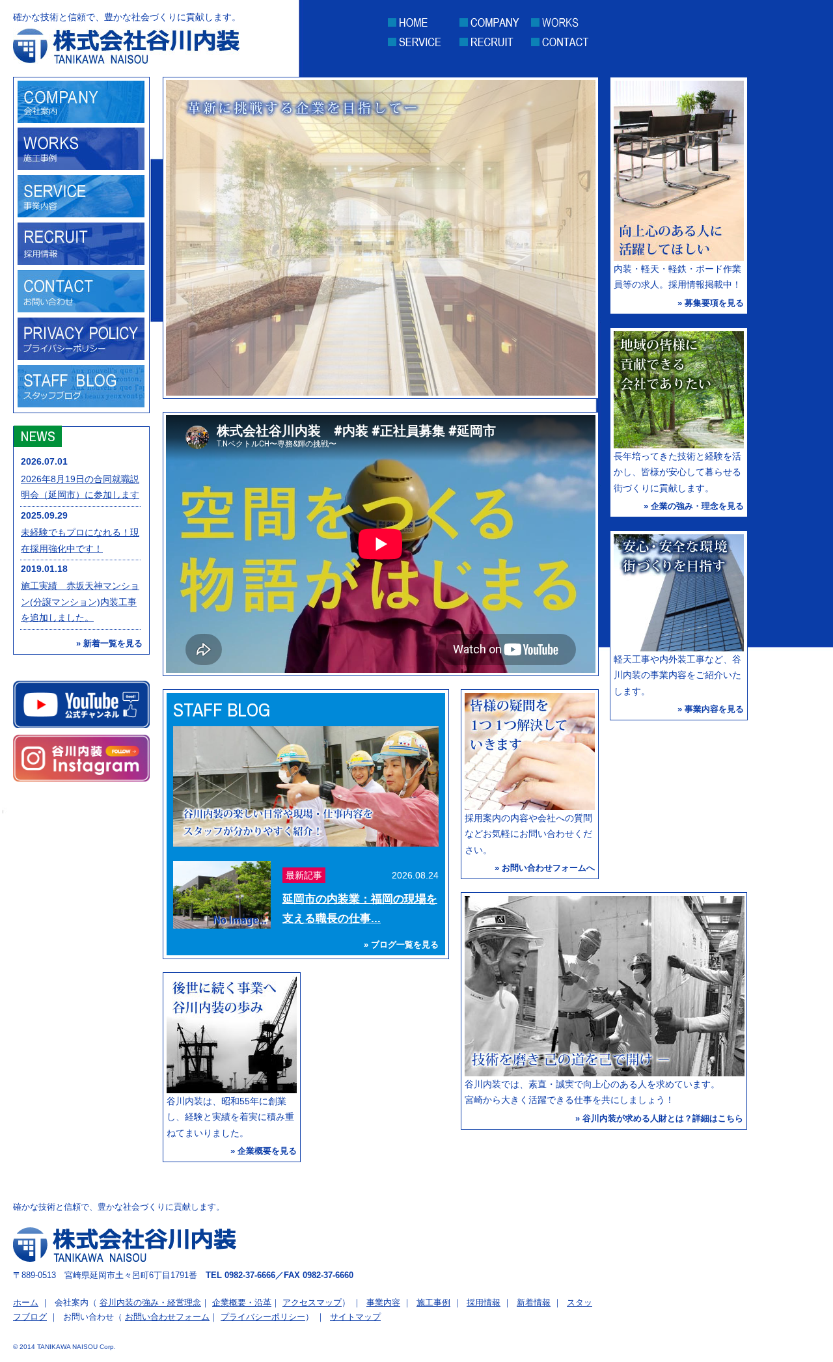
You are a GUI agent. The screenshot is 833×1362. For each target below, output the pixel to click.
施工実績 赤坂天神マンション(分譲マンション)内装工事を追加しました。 (80, 601)
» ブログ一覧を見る (401, 944)
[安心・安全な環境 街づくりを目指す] (679, 648)
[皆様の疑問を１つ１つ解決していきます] (530, 807)
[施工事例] (81, 166)
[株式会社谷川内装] (126, 57)
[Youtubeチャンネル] (81, 704)
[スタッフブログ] (81, 404)
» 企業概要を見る (263, 1151)
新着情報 (534, 1302)
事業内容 (383, 1302)
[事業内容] (81, 214)
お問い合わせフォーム (167, 1317)
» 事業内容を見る (710, 709)
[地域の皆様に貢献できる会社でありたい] (679, 445)
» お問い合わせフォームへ (545, 868)
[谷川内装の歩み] (232, 1090)
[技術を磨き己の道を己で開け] (604, 1073)
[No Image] (222, 925)
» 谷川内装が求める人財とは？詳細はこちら (659, 1118)
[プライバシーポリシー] (81, 356)
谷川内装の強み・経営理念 (150, 1302)
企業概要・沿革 (241, 1302)
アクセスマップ (312, 1302)
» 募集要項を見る (710, 303)
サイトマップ (355, 1317)
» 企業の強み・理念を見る (694, 506)
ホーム (25, 1302)
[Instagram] (81, 758)
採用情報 (483, 1302)
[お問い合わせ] (81, 309)
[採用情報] (81, 261)
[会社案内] (81, 120)
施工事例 (433, 1302)
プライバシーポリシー (263, 1317)
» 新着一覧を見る (109, 643)
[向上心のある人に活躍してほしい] (679, 257)
